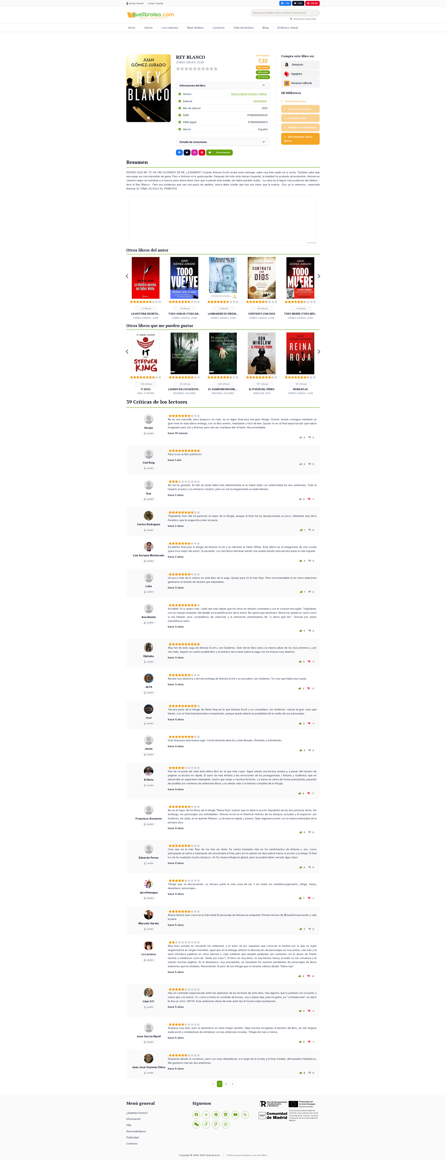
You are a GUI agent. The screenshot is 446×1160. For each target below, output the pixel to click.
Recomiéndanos (136, 1131)
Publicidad (132, 1137)
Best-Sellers (195, 27)
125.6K (314, 3)
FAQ (128, 1125)
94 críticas (184, 384)
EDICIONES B (260, 101)
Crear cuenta (155, 3)
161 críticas (301, 384)
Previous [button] (127, 276)
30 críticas (262, 308)
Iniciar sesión (136, 3)
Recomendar (223, 152)
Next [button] (319, 276)
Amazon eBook (301, 83)
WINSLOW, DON (261, 393)
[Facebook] (196, 1115)
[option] (145, 288)
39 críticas (262, 77)
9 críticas (185, 308)
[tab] (223, 85)
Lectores (219, 27)
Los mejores (170, 27)
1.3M (287, 3)
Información (133, 1119)
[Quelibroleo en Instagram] (194, 153)
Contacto (131, 1143)
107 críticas (262, 384)
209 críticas (223, 384)
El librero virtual (288, 27)
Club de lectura (243, 27)
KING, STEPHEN (145, 393)
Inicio (131, 27)
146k (300, 3)
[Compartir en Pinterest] (202, 153)
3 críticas (146, 308)
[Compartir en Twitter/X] (187, 153)
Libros (148, 27)
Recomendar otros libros (298, 138)
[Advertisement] (223, 43)
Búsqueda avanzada (304, 18)
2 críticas (223, 308)
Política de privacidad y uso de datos (247, 1155)
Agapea (296, 73)
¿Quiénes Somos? (137, 1112)
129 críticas (146, 384)
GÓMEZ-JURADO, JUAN (190, 62)
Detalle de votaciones (193, 142)
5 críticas (301, 308)
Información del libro (192, 85)
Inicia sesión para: (295, 101)
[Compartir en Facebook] (179, 153)
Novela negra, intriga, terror (249, 94)
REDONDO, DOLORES (184, 393)
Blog (265, 27)
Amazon (297, 64)
